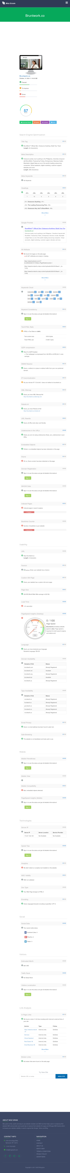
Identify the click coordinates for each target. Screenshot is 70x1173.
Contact (39, 1143)
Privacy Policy (41, 1154)
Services (26, 1035)
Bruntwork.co (25, 76)
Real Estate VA (28, 1041)
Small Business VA (29, 1045)
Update (37, 122)
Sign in (28, 319)
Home (38, 1140)
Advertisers (40, 1157)
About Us (39, 1146)
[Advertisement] (43, 38)
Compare (45, 122)
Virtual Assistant (29, 1038)
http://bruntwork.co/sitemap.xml (33, 397)
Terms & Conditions (43, 1151)
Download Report (26, 122)
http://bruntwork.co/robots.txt (32, 411)
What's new (40, 1148)
